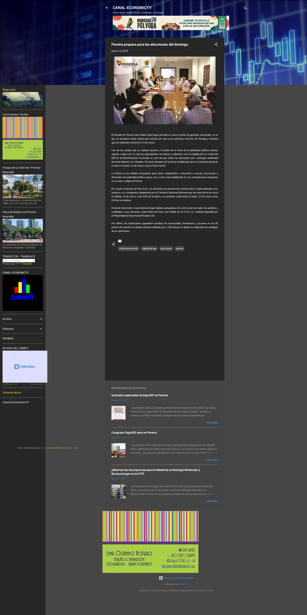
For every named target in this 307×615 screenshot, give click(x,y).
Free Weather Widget (25, 367)
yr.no (44, 384)
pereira (179, 248)
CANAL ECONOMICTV (132, 7)
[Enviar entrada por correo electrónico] (120, 242)
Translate (27, 263)
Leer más (212, 422)
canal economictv (128, 248)
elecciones (166, 248)
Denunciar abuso (12, 392)
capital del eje (149, 248)
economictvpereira (53, 448)
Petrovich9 (184, 584)
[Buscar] (245, 9)
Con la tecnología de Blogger (178, 578)
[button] (216, 44)
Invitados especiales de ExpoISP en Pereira (139, 395)
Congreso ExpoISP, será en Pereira (134, 432)
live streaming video (31, 448)
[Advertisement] (237, 86)
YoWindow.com (10, 384)
